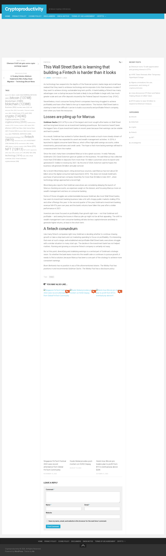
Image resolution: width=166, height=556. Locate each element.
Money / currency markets (18, 146)
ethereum (10, 128)
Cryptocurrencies (15, 119)
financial (22, 131)
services (19, 153)
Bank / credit (17, 95)
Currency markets (20, 125)
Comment (50, 489)
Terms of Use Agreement (83, 16)
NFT (14, 149)
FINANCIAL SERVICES (21, 134)
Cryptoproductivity (24, 9)
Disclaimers (49, 16)
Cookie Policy (35, 16)
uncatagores (136, 143)
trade (25, 156)
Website (49, 513)
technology (13, 155)
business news (23, 107)
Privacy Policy (19, 16)
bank (8, 95)
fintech (47, 62)
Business (10, 107)
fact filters (21, 128)
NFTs (27, 150)
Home (7, 16)
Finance (13, 131)
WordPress (19, 551)
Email (87, 505)
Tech (32, 153)
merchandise (23, 143)
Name (48, 505)
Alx (33, 551)
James (48, 78)
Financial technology (14, 137)
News (31, 146)
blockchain (14, 101)
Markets (13, 143)
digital (31, 125)
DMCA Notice (63, 16)
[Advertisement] (83, 38)
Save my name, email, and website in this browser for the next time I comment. (78, 521)
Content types (18, 113)
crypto (100, 16)
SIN (26, 153)
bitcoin (20, 98)
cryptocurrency (16, 122)
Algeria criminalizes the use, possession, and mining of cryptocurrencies (140, 85)
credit (28, 113)
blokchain (18, 104)
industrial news (20, 140)
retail (12, 153)
